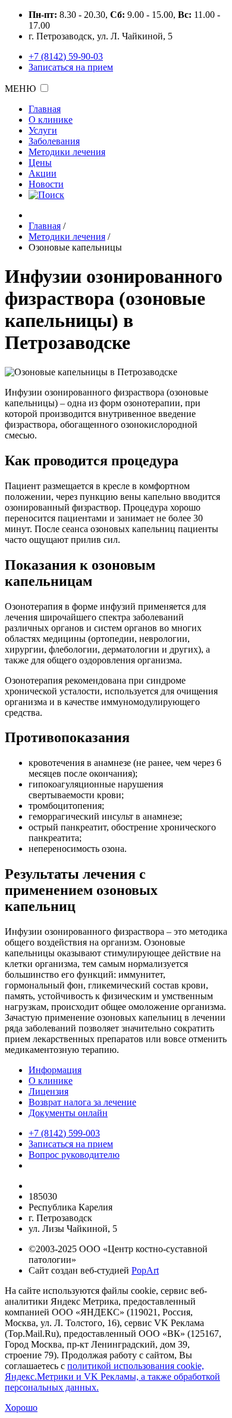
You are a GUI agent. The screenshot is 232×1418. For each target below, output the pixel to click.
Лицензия (48, 1091)
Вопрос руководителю (74, 1155)
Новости (46, 184)
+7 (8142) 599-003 (64, 1133)
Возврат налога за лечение (82, 1102)
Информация (55, 1070)
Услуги (43, 130)
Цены (40, 162)
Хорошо (21, 1407)
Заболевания (54, 141)
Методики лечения (67, 152)
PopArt (145, 1270)
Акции (43, 173)
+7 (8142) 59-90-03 (66, 56)
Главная (45, 109)
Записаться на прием (71, 67)
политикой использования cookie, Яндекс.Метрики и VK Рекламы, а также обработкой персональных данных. (112, 1376)
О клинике (51, 120)
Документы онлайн (68, 1113)
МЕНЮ (20, 89)
